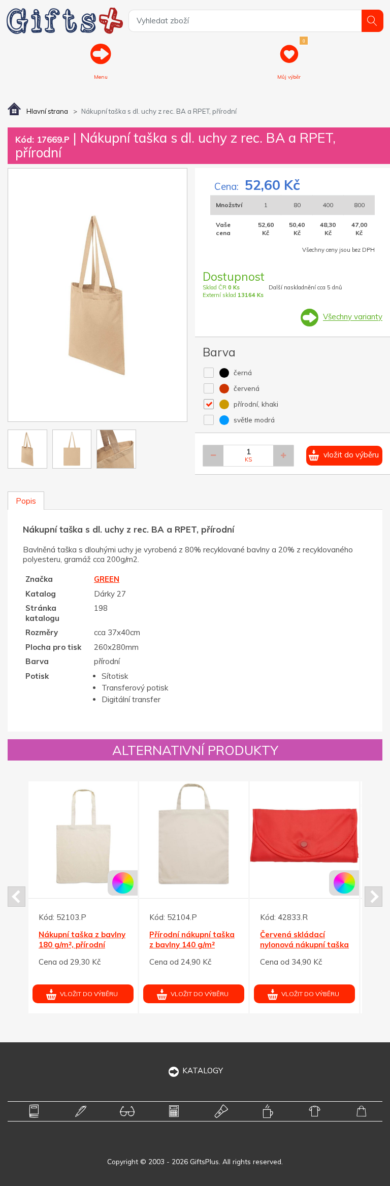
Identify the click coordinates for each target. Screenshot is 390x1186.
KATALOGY (202, 1070)
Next (373, 896)
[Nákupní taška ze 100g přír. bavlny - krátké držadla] (240, 836)
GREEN (106, 579)
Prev (16, 896)
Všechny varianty (352, 317)
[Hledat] (372, 20)
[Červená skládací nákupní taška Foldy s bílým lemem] (129, 836)
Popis (26, 501)
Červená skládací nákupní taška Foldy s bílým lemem (126, 944)
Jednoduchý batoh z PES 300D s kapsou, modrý (343, 944)
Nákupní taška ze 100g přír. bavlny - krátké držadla (238, 944)
